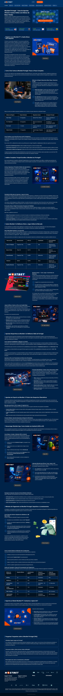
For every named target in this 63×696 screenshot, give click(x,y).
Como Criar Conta (17, 5)
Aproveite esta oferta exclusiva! (46, 20)
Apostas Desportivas (39, 5)
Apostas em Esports (48, 5)
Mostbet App (55, 5)
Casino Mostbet (31, 5)
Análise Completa (24, 5)
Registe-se (11, 5)
